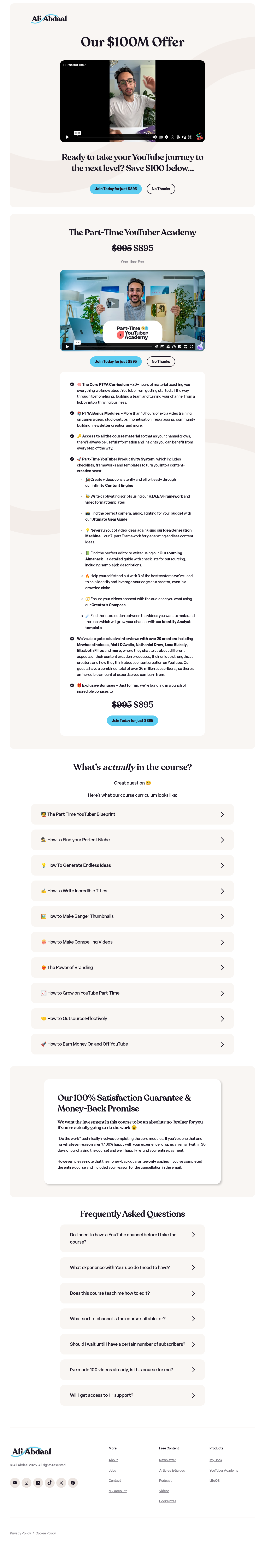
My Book (216, 1460)
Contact (115, 1481)
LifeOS (215, 1481)
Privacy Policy (20, 1533)
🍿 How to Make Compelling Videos (77, 942)
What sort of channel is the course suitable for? (118, 1319)
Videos (164, 1491)
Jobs (112, 1470)
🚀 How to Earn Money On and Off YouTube (84, 1044)
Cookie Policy (46, 1533)
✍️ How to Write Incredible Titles (74, 891)
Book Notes (167, 1501)
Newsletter (167, 1460)
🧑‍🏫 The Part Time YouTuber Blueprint (78, 814)
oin (132, 720)
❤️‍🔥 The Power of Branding (67, 967)
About (113, 1460)
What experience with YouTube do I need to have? (120, 1267)
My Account (118, 1491)
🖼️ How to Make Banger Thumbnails (77, 916)
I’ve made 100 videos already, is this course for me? (121, 1370)
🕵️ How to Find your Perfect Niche (75, 840)
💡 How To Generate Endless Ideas (76, 865)
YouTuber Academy (224, 1470)
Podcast (165, 1481)
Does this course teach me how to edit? (110, 1293)
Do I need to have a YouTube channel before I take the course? (123, 1238)
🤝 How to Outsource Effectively (74, 1018)
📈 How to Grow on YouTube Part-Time (80, 993)
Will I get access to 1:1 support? (101, 1395)
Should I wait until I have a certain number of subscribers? (127, 1344)
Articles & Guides (172, 1470)
